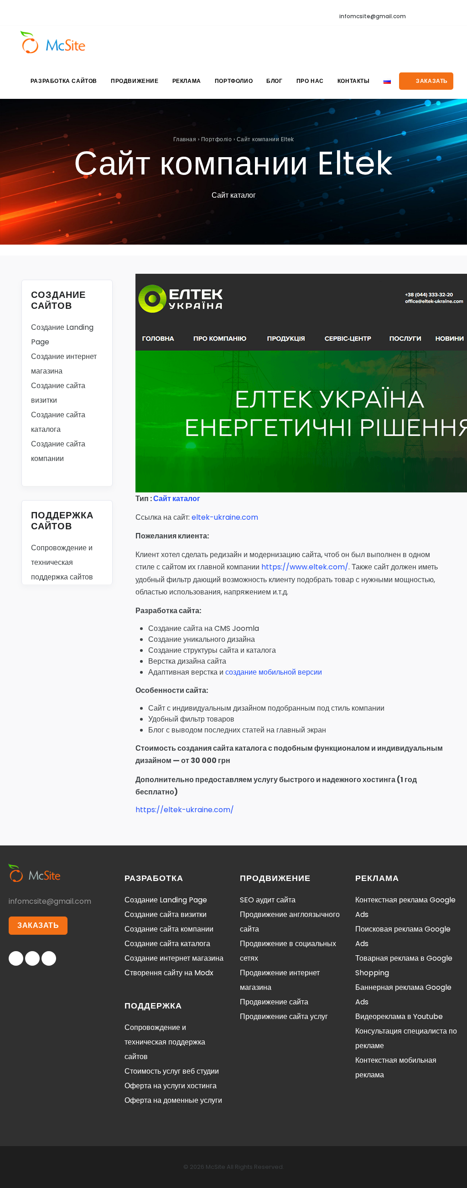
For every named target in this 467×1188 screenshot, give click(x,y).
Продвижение (135, 81)
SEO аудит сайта (268, 900)
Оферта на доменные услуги (173, 1100)
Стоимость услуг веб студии (172, 1071)
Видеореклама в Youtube (399, 1016)
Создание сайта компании (169, 929)
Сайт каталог (176, 498)
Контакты (353, 81)
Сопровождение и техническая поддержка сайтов (62, 562)
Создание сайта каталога (167, 943)
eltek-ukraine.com (225, 517)
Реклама (186, 81)
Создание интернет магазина (174, 958)
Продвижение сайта (274, 1002)
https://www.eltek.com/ (304, 567)
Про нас (310, 81)
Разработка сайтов (64, 81)
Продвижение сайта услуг (284, 1016)
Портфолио (234, 81)
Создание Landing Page (166, 900)
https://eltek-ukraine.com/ (184, 809)
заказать (431, 81)
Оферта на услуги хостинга (171, 1085)
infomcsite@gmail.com (372, 16)
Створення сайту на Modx (169, 973)
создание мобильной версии (273, 672)
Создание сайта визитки (166, 914)
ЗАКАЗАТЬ (38, 925)
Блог (274, 81)
